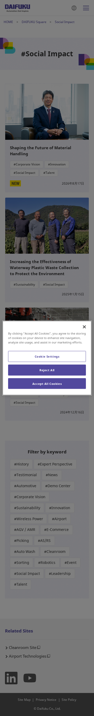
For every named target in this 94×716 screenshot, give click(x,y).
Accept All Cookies (47, 383)
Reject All (47, 370)
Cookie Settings (47, 356)
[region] (47, 358)
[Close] (84, 326)
